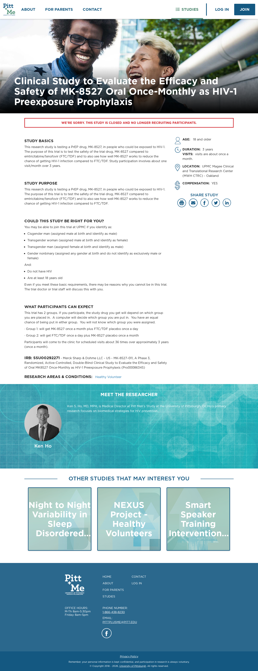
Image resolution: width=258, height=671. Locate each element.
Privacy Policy (129, 656)
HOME (107, 577)
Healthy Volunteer (108, 377)
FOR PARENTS (113, 590)
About (28, 9)
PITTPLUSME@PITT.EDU (120, 622)
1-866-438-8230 (114, 612)
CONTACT (139, 577)
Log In (222, 9)
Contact (92, 9)
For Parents (59, 9)
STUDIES (109, 596)
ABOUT (108, 583)
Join (245, 9)
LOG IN (137, 583)
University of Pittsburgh (132, 666)
